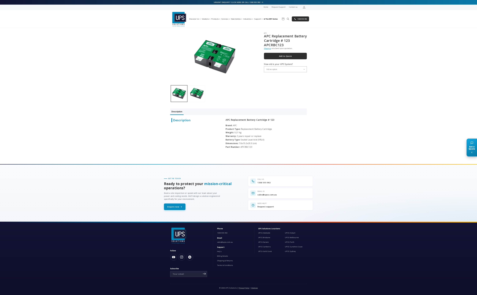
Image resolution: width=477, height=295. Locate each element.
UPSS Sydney (290, 251)
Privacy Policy (244, 288)
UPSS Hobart (290, 233)
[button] (195, 19)
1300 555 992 (222, 233)
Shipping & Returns (225, 261)
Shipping (267, 48)
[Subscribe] (204, 274)
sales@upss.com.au (225, 242)
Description (176, 112)
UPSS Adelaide (264, 233)
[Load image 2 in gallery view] (197, 93)
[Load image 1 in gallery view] (179, 93)
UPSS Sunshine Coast (293, 247)
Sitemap (254, 288)
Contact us (293, 7)
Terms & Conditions (225, 265)
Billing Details (222, 256)
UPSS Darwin (263, 242)
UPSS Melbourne (292, 237)
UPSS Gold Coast (265, 251)
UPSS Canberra (264, 247)
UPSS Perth (289, 242)
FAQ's (219, 251)
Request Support (279, 7)
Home (266, 7)
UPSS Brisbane (264, 237)
